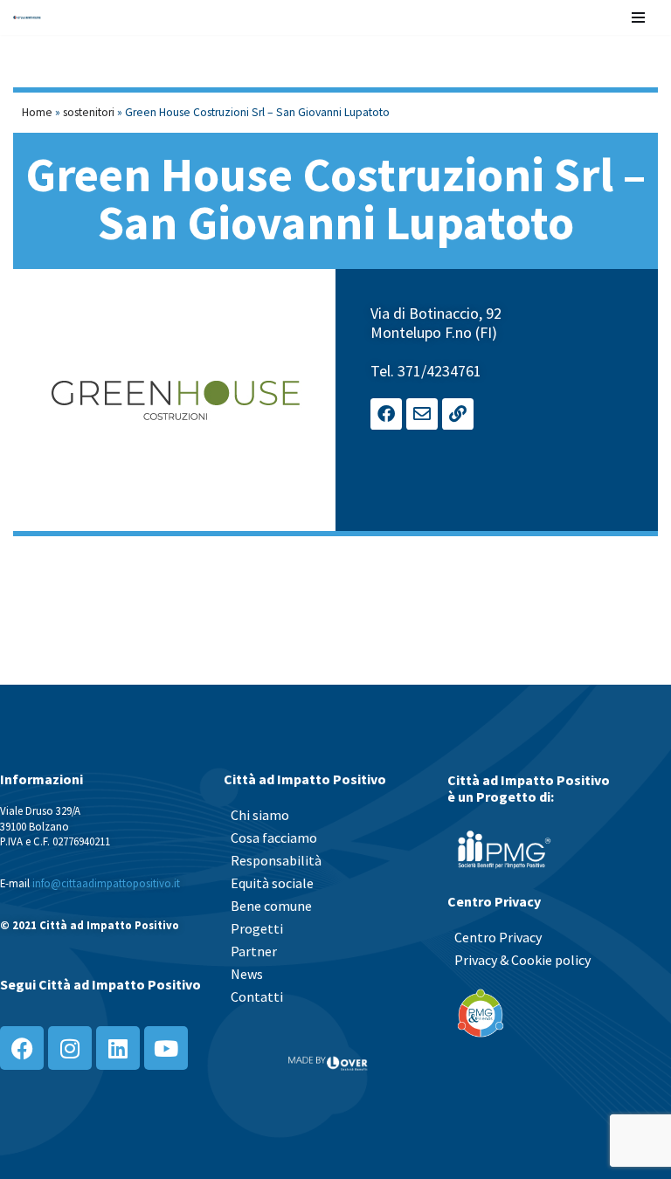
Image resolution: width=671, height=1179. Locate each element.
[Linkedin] (118, 1048)
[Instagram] (70, 1048)
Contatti (257, 996)
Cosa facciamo (274, 837)
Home (37, 112)
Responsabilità (276, 860)
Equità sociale (272, 883)
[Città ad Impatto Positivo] (27, 17)
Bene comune (271, 905)
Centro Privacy (498, 937)
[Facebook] (386, 414)
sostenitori (88, 112)
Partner (254, 951)
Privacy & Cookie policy (522, 960)
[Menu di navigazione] (638, 17)
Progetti (257, 928)
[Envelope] (422, 414)
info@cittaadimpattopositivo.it (106, 883)
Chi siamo (260, 815)
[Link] (458, 414)
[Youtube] (166, 1048)
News (247, 973)
